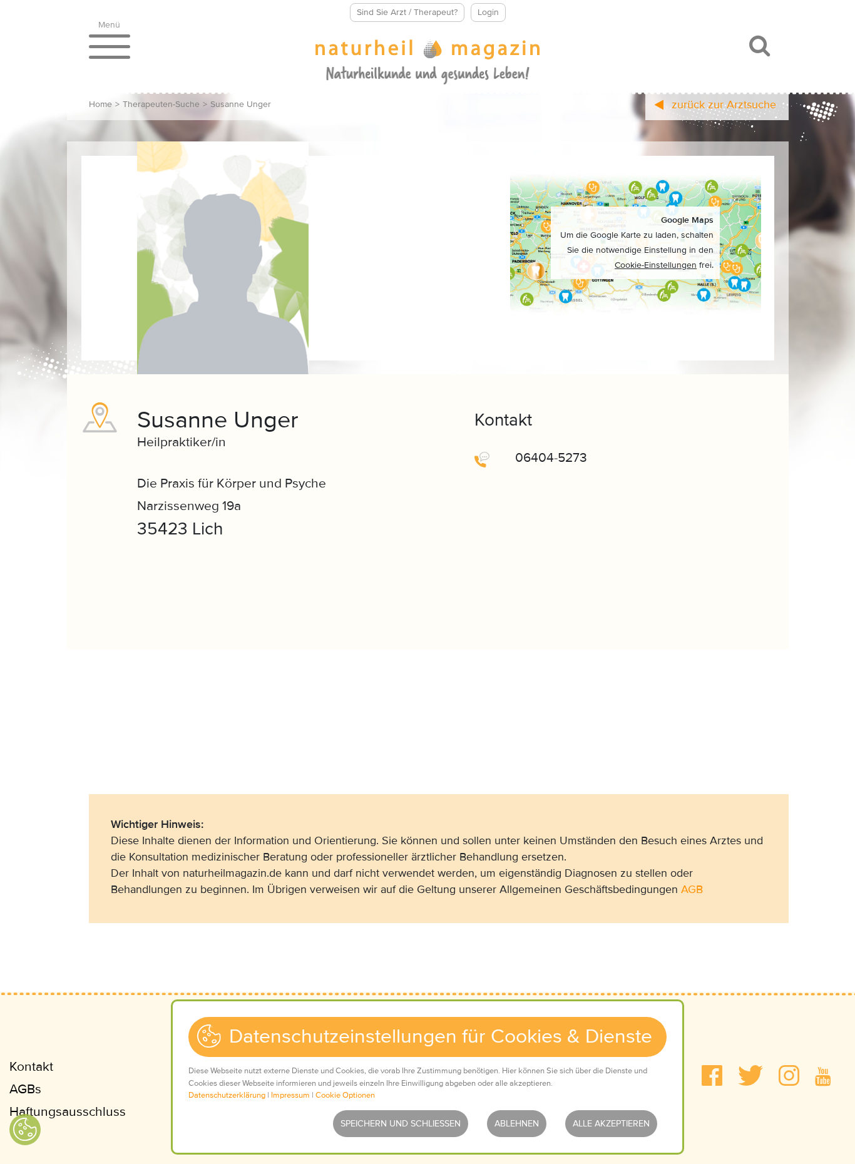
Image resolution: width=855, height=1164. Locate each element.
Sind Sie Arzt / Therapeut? (407, 12)
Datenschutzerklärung (226, 1095)
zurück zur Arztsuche (722, 104)
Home (100, 104)
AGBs (25, 1089)
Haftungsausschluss (67, 1112)
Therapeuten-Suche (161, 104)
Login (488, 12)
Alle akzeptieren (611, 1123)
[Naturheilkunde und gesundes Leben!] (427, 63)
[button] (712, 1075)
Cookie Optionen (345, 1095)
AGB (692, 889)
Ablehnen (516, 1123)
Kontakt (31, 1067)
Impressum (290, 1095)
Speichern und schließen (400, 1123)
